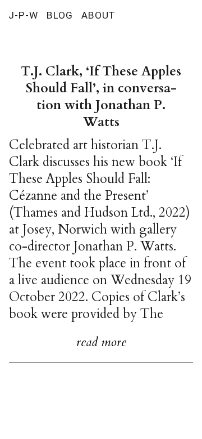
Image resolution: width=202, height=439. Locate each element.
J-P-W (23, 15)
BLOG (60, 15)
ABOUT (98, 15)
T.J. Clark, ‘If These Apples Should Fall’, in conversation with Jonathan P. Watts (101, 96)
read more (101, 342)
